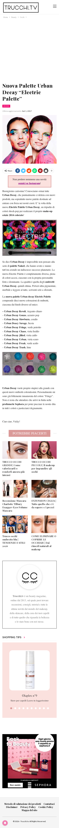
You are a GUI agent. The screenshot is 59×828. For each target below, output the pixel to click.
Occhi (6, 106)
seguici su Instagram (29, 183)
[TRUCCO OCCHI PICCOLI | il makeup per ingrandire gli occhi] (44, 450)
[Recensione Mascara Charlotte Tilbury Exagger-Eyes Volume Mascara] (15, 488)
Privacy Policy (28, 807)
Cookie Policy (45, 807)
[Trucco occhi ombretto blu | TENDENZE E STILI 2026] (15, 524)
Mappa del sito (29, 810)
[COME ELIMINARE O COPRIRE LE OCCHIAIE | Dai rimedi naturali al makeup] (44, 524)
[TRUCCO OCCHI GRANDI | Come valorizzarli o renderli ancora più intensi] (15, 450)
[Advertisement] (29, 49)
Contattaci (49, 803)
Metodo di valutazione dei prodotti (22, 803)
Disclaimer (12, 807)
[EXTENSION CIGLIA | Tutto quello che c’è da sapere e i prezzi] (44, 488)
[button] (11, 708)
